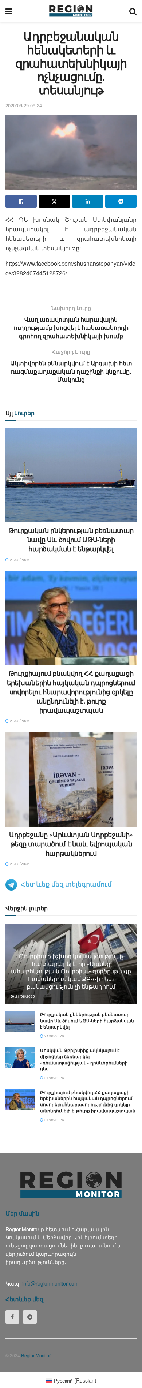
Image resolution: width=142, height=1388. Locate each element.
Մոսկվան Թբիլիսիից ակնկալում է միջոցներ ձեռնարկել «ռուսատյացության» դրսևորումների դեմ (84, 1059)
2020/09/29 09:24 (23, 105)
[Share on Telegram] (121, 201)
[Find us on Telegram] (30, 1317)
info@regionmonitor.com (50, 1283)
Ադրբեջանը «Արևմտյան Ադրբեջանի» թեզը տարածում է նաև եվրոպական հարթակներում (71, 844)
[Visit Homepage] (71, 11)
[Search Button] (133, 11)
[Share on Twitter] (54, 201)
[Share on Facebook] (21, 201)
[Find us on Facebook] (12, 1317)
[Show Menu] (8, 11)
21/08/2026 (19, 559)
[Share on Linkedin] (87, 201)
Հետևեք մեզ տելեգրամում (66, 883)
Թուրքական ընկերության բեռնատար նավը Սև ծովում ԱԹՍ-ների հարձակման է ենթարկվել (71, 539)
